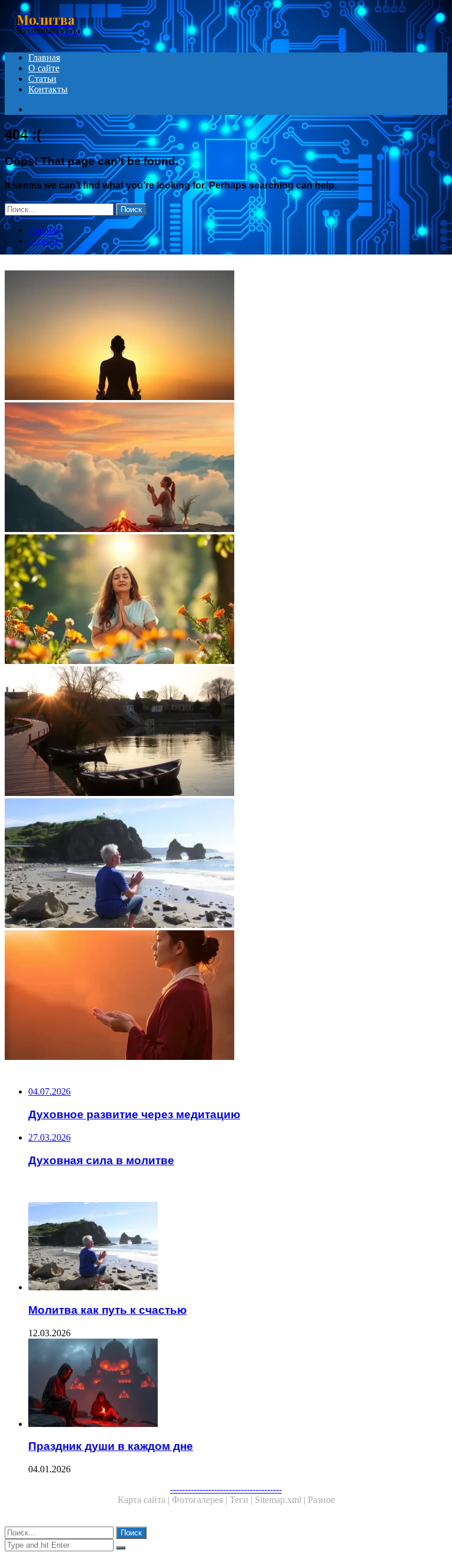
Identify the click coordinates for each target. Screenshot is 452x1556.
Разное (321, 1500)
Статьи (42, 79)
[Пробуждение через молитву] (226, 468)
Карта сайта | (145, 1500)
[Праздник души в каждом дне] (237, 1384)
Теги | (242, 1500)
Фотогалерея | (201, 1500)
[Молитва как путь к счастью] (226, 864)
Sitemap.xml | (281, 1500)
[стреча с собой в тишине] (226, 732)
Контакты (48, 89)
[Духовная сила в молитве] (226, 600)
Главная (44, 57)
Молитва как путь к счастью (107, 1310)
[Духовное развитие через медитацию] (226, 336)
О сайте (43, 68)
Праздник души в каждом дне (110, 1446)
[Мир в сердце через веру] (226, 996)
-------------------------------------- (226, 1489)
